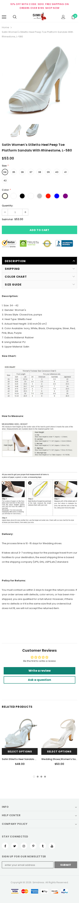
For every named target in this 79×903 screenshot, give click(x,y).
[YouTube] (52, 846)
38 (39, 172)
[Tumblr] (42, 846)
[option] (39, 81)
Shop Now (52, 8)
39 (48, 172)
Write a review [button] (39, 671)
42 (5, 180)
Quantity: (7, 205)
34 (5, 172)
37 (30, 172)
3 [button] (41, 777)
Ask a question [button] (39, 680)
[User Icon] (63, 17)
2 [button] (38, 777)
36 (22, 172)
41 (65, 172)
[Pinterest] (33, 846)
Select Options (20, 751)
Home (5, 27)
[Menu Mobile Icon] (4, 17)
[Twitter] (14, 846)
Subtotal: (7, 219)
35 (13, 172)
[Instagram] (24, 846)
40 (56, 172)
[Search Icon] (15, 17)
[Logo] (39, 16)
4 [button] (45, 777)
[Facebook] (5, 846)
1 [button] (34, 777)
